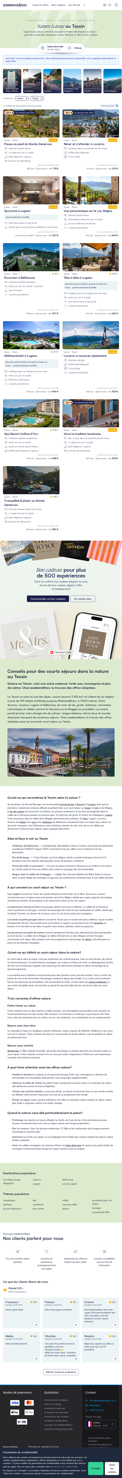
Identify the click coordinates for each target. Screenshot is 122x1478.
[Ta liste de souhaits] (110, 5)
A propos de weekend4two (58, 1424)
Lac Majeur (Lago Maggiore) (11, 1181)
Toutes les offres (40, 5)
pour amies (38, 1208)
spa (34, 822)
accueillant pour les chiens (102, 1202)
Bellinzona (67, 1179)
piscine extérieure (98, 982)
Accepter (95, 1468)
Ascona (80, 804)
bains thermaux (73, 1145)
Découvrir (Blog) (52, 1404)
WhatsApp (94, 1405)
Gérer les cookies (112, 1468)
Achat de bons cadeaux (56, 1399)
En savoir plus (83, 598)
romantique (9, 1200)
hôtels (23, 822)
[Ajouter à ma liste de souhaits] (56, 113)
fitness (65, 1208)
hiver (85, 818)
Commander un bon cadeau (47, 598)
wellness (7, 1204)
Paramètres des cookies (56, 1416)
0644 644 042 (96, 1409)
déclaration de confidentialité (64, 1466)
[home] (15, 5)
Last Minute (74, 5)
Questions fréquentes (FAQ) (58, 1428)
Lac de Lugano (69, 1183)
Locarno (91, 804)
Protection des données (56, 1412)
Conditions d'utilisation (56, 1420)
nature (88, 939)
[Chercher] (116, 5)
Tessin (87, 808)
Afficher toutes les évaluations (61, 1372)
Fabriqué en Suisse (63, 652)
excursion (98, 923)
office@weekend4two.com (102, 1400)
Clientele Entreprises (54, 1408)
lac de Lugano (17, 811)
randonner (38, 1204)
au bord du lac (67, 804)
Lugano (108, 815)
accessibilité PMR (100, 1212)
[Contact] (105, 5)
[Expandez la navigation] (85, 5)
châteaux (47, 822)
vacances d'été (69, 1204)
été (96, 808)
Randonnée (13, 1050)
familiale (96, 1208)
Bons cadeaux (58, 5)
